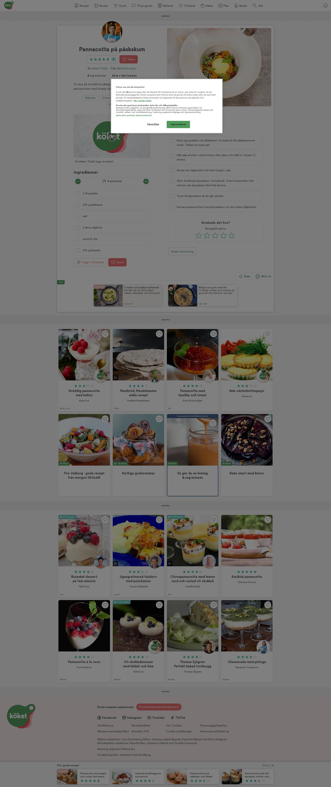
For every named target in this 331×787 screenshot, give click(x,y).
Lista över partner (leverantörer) (134, 115)
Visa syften (153, 124)
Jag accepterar (178, 124)
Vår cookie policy (143, 101)
